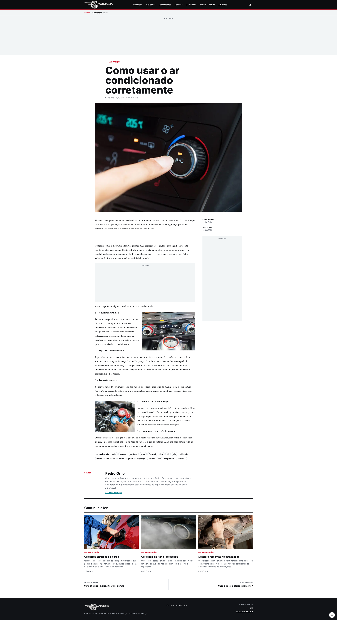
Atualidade (137, 5)
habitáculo (184, 454)
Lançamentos (165, 5)
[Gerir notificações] (332, 615)
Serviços (179, 5)
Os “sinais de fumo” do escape (159, 556)
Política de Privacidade (244, 611)
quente (130, 459)
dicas (143, 454)
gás (174, 454)
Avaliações (150, 5)
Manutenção (114, 62)
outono (121, 459)
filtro (161, 454)
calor (114, 454)
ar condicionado (102, 454)
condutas (133, 454)
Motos (203, 5)
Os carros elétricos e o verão (101, 556)
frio (168, 454)
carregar (123, 454)
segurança (141, 459)
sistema (151, 459)
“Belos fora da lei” (100, 13)
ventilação (181, 459)
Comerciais (191, 5)
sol (159, 459)
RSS (251, 608)
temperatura (169, 459)
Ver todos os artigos (113, 492)
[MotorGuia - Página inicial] (98, 5)
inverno (99, 459)
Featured (152, 454)
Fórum (212, 5)
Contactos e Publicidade (177, 605)
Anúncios (222, 5)
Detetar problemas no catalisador (218, 556)
